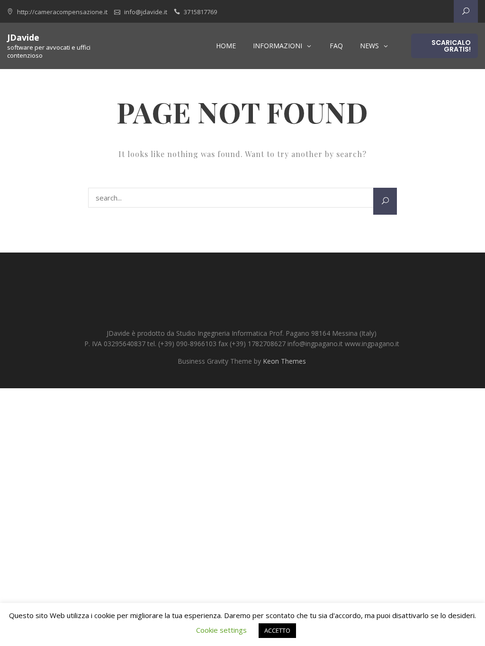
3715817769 (200, 12)
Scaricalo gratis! (451, 46)
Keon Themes (284, 361)
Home (226, 45)
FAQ (336, 45)
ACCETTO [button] (277, 630)
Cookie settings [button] (221, 630)
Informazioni (277, 45)
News (369, 45)
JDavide (23, 37)
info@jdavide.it (145, 12)
